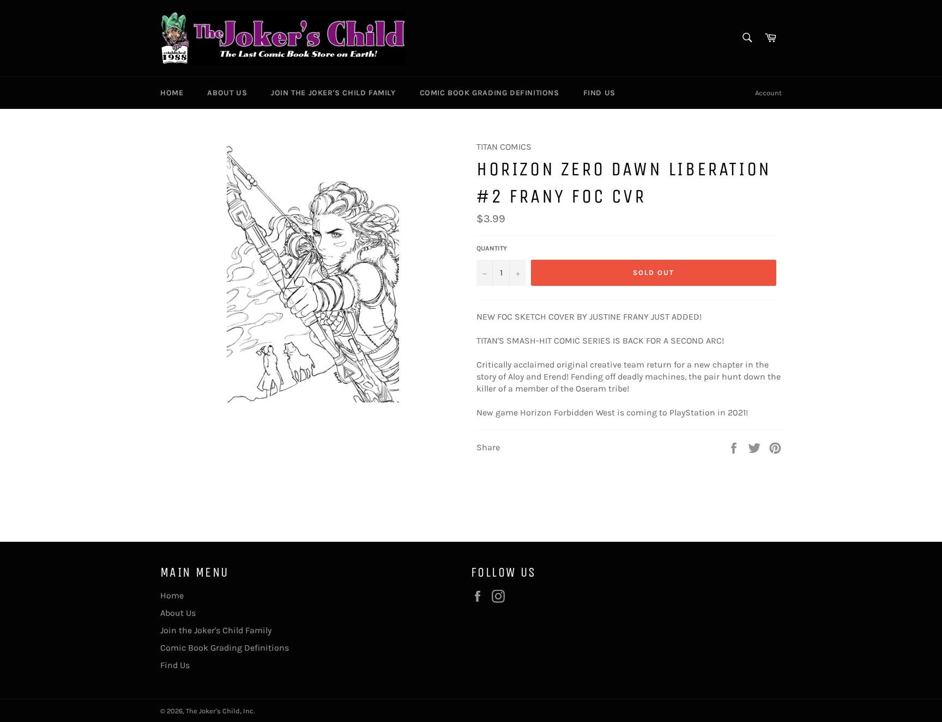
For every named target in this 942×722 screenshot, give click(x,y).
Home (171, 92)
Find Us (599, 92)
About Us (227, 92)
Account (768, 93)
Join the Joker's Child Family (333, 92)
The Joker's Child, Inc (219, 711)
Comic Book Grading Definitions (489, 92)
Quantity (491, 248)
